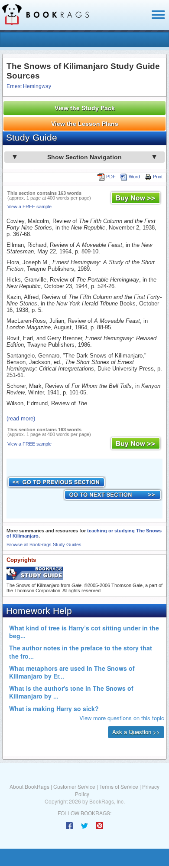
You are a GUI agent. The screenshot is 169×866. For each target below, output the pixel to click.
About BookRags (29, 786)
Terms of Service (118, 786)
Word (134, 176)
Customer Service (74, 786)
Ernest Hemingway (28, 86)
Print (157, 176)
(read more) (20, 418)
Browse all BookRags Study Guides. (44, 544)
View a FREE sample (29, 206)
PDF (111, 176)
